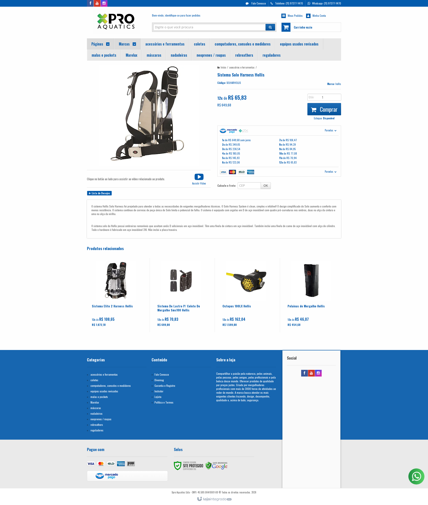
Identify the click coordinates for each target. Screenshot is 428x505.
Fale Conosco (258, 3)
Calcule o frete (226, 185)
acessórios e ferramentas (242, 67)
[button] (199, 178)
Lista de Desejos (100, 193)
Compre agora (118, 311)
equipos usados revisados (104, 391)
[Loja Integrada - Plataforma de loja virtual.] (214, 499)
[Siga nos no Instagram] (104, 3)
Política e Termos (163, 402)
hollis (338, 84)
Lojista (157, 397)
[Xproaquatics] (116, 21)
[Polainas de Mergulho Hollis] (311, 295)
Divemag (159, 380)
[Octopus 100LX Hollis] (246, 295)
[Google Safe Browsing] (216, 465)
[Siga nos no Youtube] (97, 3)
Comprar (328, 109)
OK (265, 185)
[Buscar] (270, 27)
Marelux (95, 402)
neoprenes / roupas (101, 419)
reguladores (97, 430)
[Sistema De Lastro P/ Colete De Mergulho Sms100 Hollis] (181, 295)
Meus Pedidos (295, 15)
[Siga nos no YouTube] (311, 373)
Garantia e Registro (164, 385)
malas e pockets (99, 397)
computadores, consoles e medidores (111, 385)
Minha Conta (319, 15)
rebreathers (97, 424)
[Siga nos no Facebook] (90, 3)
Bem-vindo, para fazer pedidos (176, 15)
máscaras (96, 408)
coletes (94, 380)
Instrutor (158, 391)
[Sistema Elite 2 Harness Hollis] (115, 295)
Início (223, 67)
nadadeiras (97, 413)
